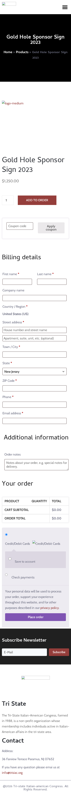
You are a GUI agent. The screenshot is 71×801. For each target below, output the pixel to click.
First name (10, 274)
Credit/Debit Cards (18, 544)
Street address (13, 322)
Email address (12, 413)
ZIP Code (9, 381)
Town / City (11, 347)
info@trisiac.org (12, 773)
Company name (13, 290)
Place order (35, 617)
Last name (45, 274)
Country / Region (14, 306)
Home (8, 52)
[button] (65, 7)
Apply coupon (51, 227)
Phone (7, 397)
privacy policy (49, 608)
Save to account (25, 561)
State (7, 363)
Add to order (37, 200)
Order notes (12, 454)
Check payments (23, 577)
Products (22, 52)
